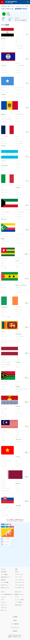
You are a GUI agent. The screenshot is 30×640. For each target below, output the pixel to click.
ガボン (17, 139)
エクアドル (4, 358)
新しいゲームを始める (20, 20)
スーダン (18, 92)
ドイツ (2, 314)
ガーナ (17, 466)
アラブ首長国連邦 (20, 65)
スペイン (18, 39)
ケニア (2, 406)
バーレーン (4, 290)
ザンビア (3, 163)
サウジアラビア (5, 508)
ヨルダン (3, 438)
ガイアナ (18, 112)
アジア (2, 600)
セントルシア (19, 481)
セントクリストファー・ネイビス (22, 431)
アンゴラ (18, 339)
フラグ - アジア (18, 577)
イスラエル (18, 73)
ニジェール (4, 416)
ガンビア (3, 46)
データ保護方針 (15, 624)
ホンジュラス (4, 165)
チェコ (2, 261)
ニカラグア (4, 457)
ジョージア (18, 161)
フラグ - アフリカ (19, 574)
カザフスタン (19, 312)
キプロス (18, 409)
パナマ (2, 510)
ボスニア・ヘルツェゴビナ (22, 210)
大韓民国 (3, 161)
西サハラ (18, 136)
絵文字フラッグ (4, 585)
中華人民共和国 (19, 114)
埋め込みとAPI (18, 605)
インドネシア (19, 214)
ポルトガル (18, 90)
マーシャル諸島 (19, 336)
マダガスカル (19, 307)
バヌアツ (18, 387)
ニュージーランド (5, 234)
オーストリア (19, 283)
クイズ (13, 6)
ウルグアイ (4, 68)
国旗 (9, 6)
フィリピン (4, 43)
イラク (2, 210)
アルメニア (18, 195)
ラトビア (18, 362)
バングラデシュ (5, 73)
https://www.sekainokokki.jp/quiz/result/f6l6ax (15, 521)
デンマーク (4, 413)
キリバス (18, 406)
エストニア (4, 459)
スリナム (18, 146)
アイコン (17, 597)
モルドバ (3, 114)
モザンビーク (19, 168)
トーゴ (17, 261)
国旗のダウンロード (19, 594)
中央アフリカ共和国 (6, 119)
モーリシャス (4, 258)
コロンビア (4, 90)
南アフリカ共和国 (5, 362)
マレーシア (18, 439)
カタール (18, 483)
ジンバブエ (18, 314)
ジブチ (2, 244)
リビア (2, 263)
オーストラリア (19, 263)
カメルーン (4, 285)
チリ (2, 188)
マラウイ (18, 437)
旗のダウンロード (5, 588)
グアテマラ (18, 391)
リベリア (3, 391)
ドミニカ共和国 (19, 212)
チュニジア (4, 367)
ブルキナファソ (5, 192)
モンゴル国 (4, 409)
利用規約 (15, 631)
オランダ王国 (19, 143)
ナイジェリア (19, 464)
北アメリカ (3, 605)
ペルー (17, 358)
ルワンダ (3, 486)
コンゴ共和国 (4, 136)
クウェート (4, 219)
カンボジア (4, 466)
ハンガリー (18, 360)
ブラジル (18, 488)
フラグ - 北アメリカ (19, 582)
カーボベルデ (19, 442)
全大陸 (16, 572)
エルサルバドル (5, 87)
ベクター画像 (18, 602)
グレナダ (3, 97)
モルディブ (4, 384)
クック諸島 (18, 292)
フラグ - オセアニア (19, 585)
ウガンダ (3, 170)
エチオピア (4, 288)
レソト (2, 513)
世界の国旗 (10, 2)
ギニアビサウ (19, 413)
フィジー (18, 68)
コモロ (2, 239)
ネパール (18, 411)
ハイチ (17, 192)
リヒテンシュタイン (6, 283)
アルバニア (18, 491)
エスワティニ (4, 217)
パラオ (2, 195)
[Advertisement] (15, 557)
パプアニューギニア (6, 461)
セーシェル (18, 185)
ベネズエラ (18, 70)
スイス (17, 486)
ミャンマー (18, 219)
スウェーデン (4, 336)
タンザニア (18, 258)
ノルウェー (18, 239)
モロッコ (3, 139)
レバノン (3, 464)
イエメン (18, 43)
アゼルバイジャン (5, 185)
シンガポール (4, 241)
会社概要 (15, 617)
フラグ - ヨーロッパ (19, 580)
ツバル (2, 168)
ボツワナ (18, 165)
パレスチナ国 (19, 46)
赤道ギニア (18, 63)
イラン (2, 433)
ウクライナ (4, 389)
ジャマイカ (4, 190)
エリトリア (18, 241)
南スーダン (18, 41)
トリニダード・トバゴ (6, 236)
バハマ (17, 190)
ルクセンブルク (5, 92)
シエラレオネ (4, 515)
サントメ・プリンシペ (21, 285)
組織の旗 (3, 580)
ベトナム (18, 457)
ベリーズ (3, 65)
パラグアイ (4, 481)
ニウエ (17, 365)
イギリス (3, 265)
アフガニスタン (19, 87)
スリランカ (18, 334)
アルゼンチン (4, 360)
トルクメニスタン (5, 488)
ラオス (2, 334)
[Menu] (2, 2)
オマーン (3, 506)
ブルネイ (18, 265)
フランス (3, 146)
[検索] (28, 2)
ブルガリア (4, 310)
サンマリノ (4, 70)
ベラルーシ (18, 121)
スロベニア (18, 332)
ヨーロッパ (3, 602)
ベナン (17, 317)
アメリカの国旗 (4, 582)
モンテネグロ (19, 217)
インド (17, 384)
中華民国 (3, 332)
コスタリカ (4, 143)
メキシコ (18, 290)
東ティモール (19, 310)
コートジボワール (20, 234)
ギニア (17, 97)
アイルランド (4, 307)
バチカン (3, 483)
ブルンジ (18, 367)
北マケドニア (4, 312)
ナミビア (18, 510)
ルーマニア (18, 95)
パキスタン (18, 288)
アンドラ (18, 513)
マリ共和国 (4, 431)
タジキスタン (4, 382)
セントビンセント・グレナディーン (7, 342)
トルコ (2, 141)
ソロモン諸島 (19, 48)
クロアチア (18, 163)
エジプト (3, 39)
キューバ (18, 236)
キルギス (3, 214)
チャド (2, 436)
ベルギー (18, 382)
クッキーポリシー (15, 627)
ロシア (2, 48)
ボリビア (3, 63)
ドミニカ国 (4, 268)
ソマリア (3, 95)
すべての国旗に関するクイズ (8, 594)
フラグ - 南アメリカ (19, 588)
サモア (17, 119)
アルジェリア (19, 141)
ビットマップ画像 (19, 600)
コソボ (2, 387)
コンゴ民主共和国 (5, 365)
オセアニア (3, 607)
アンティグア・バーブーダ (7, 112)
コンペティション (20, 6)
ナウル (2, 41)
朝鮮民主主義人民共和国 (22, 389)
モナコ (2, 292)
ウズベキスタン (5, 491)
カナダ (2, 411)
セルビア (18, 117)
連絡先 (15, 620)
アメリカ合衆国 (5, 212)
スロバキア (18, 506)
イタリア (18, 188)
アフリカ (3, 597)
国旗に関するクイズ (5, 577)
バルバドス (4, 339)
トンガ (17, 341)
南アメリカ (3, 610)
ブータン (18, 268)
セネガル (3, 440)
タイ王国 (18, 508)
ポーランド (4, 121)
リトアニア (4, 117)
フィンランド (19, 459)
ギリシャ (18, 170)
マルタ (17, 435)
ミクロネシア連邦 (5, 317)
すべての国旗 (4, 574)
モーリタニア (19, 244)
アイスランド (19, 416)
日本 (17, 461)
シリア (17, 515)
